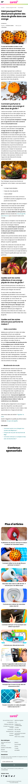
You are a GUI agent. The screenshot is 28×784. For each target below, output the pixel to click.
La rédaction (4, 23)
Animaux (3, 745)
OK (14, 765)
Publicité (11, 735)
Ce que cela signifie (12, 421)
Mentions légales (19, 720)
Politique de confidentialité (18, 725)
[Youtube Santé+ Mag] (6, 776)
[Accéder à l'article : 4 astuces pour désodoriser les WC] (14, 636)
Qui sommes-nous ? (8, 720)
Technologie (4, 751)
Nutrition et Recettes (6, 747)
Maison (16, 742)
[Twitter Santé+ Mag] (12, 776)
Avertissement (9, 731)
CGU (16, 722)
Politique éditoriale (8, 724)
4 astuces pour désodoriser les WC (14, 645)
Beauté (3, 749)
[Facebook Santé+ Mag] (1, 776)
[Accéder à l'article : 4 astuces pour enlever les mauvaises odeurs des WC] (14, 595)
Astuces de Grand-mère (6, 743)
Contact (11, 733)
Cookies (17, 727)
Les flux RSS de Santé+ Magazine (20, 734)
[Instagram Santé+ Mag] (9, 776)
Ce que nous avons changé (8, 726)
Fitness (16, 746)
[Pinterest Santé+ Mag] (3, 776)
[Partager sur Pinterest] (24, 97)
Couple (16, 748)
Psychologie (18, 744)
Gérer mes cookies (19, 736)
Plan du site (17, 729)
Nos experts (18, 731)
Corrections (10, 729)
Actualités (17, 750)
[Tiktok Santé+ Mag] (14, 776)
